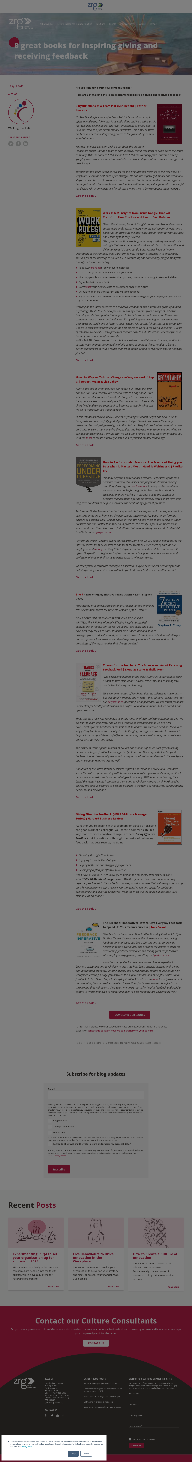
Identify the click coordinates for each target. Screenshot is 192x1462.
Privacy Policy (26, 1446)
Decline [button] (86, 1453)
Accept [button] (73, 1453)
